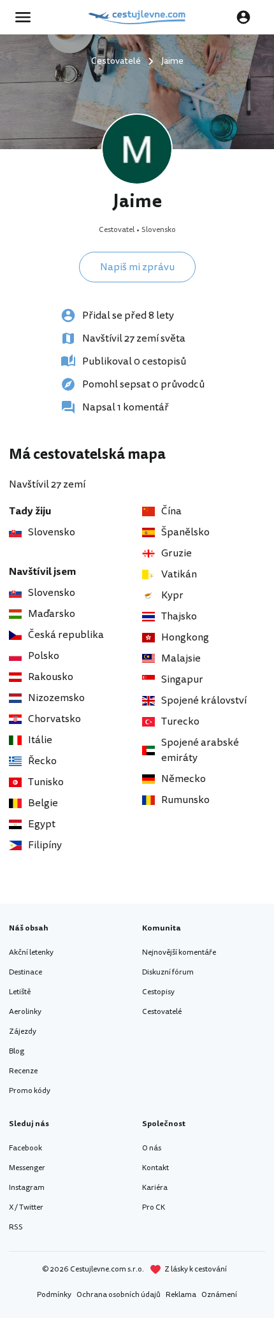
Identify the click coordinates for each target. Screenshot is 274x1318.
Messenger (27, 1167)
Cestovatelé (162, 1011)
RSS (16, 1227)
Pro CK (153, 1207)
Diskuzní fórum (168, 972)
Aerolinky (25, 1011)
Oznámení (219, 1294)
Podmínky (54, 1294)
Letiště (20, 992)
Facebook (25, 1148)
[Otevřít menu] (27, 17)
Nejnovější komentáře (179, 952)
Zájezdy (22, 1031)
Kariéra (155, 1187)
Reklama (181, 1294)
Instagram (27, 1187)
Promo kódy (29, 1090)
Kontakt (155, 1167)
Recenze (23, 1071)
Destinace (25, 972)
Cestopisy (158, 992)
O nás (151, 1148)
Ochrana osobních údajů (118, 1294)
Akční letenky (31, 952)
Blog (16, 1051)
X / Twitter (26, 1207)
